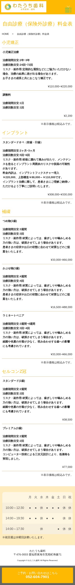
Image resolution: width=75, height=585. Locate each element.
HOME (5, 34)
